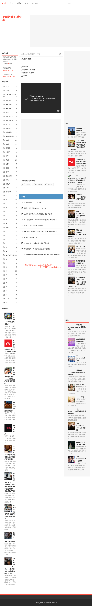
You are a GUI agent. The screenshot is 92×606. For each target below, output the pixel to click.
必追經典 (9, 100)
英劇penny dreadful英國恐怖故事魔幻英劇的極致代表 (42, 255)
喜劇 (26, 3)
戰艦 (7, 180)
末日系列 (9, 104)
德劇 (7, 168)
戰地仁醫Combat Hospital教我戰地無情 (77, 233)
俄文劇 (8, 124)
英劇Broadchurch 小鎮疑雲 (81, 459)
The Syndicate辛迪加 (80, 358)
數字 (7, 172)
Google (26, 184)
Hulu (7, 227)
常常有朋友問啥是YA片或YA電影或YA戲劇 (81, 161)
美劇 (11, 3)
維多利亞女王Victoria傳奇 (80, 443)
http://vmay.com (8, 70)
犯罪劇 (19, 3)
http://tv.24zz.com (9, 77)
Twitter (49, 184)
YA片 (7, 299)
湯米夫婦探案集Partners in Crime (35, 208)
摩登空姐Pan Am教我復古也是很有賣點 (37, 249)
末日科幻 (9, 108)
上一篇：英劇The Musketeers (48, 267)
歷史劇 (8, 184)
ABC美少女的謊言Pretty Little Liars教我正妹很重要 (40, 231)
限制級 (8, 148)
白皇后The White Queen (81, 386)
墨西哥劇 (9, 176)
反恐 (7, 90)
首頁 (4, 3)
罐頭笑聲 (9, 192)
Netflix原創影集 (11, 255)
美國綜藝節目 (10, 136)
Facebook (37, 184)
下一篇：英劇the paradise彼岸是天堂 (36, 265)
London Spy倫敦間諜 (80, 129)
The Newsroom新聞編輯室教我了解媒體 (81, 179)
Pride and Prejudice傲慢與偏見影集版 (36, 243)
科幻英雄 (35, 3)
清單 (7, 156)
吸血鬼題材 (9, 120)
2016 (7, 86)
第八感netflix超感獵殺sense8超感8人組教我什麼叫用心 (9, 375)
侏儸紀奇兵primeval (30, 237)
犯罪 (7, 112)
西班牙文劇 (9, 116)
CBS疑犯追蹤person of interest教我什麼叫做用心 (40, 220)
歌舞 (7, 164)
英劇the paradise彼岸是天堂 (33, 226)
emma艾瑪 (80, 397)
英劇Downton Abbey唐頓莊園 (80, 214)
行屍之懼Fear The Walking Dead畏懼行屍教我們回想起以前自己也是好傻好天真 (9, 482)
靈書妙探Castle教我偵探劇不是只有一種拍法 (76, 198)
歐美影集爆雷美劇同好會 (80, 262)
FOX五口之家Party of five (32, 202)
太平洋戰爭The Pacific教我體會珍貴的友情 (38, 214)
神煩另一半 (9, 152)
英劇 (7, 144)
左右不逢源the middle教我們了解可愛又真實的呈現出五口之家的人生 (77, 145)
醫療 (7, 188)
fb (8, 64)
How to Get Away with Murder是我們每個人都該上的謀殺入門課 (9, 565)
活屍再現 (9, 128)
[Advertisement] (60, 31)
